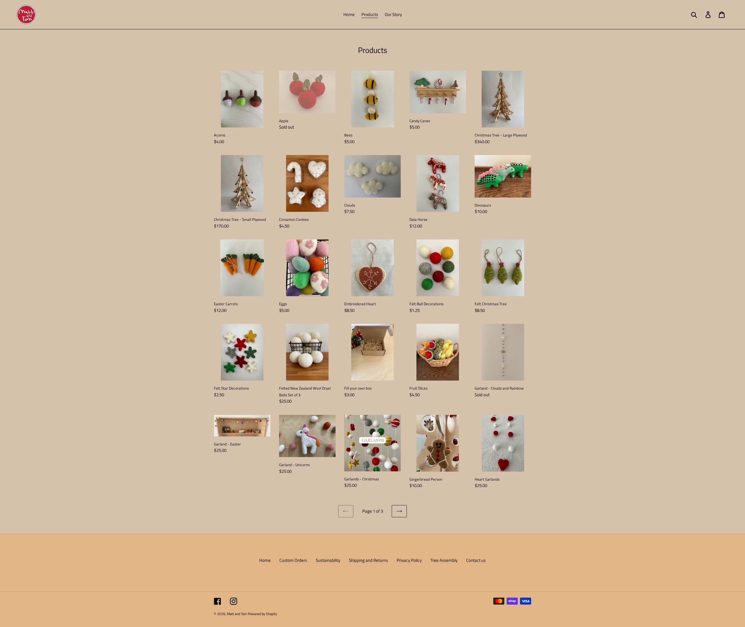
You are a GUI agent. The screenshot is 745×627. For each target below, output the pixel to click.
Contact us (476, 560)
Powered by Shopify (262, 614)
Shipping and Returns (368, 560)
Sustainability (328, 560)
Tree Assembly (443, 560)
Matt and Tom (237, 614)
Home (265, 560)
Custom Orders (293, 560)
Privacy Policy (409, 560)
